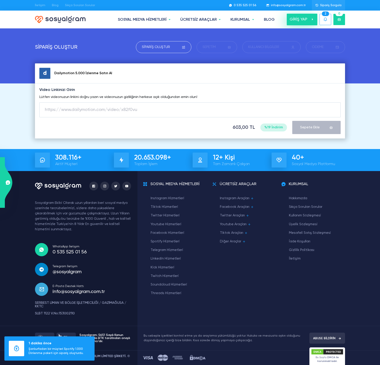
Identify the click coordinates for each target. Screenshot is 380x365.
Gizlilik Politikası (301, 250)
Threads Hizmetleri (166, 293)
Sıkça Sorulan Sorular (80, 5)
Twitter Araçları (232, 215)
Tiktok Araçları (231, 233)
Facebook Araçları (234, 207)
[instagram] (104, 186)
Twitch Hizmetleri (165, 276)
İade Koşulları (299, 241)
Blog (55, 5)
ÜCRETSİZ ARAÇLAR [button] (198, 20)
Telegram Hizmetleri (167, 250)
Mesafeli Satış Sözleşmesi (310, 233)
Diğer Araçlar (230, 241)
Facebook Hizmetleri (167, 233)
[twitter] (115, 186)
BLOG (269, 20)
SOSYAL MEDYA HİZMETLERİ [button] (142, 20)
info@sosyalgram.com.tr (288, 5)
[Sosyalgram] (60, 19)
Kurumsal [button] (240, 20)
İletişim (40, 5)
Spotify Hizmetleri (165, 241)
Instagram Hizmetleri (167, 198)
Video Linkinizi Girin (57, 90)
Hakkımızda (298, 198)
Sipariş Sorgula (331, 5)
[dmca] (197, 357)
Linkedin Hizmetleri (166, 258)
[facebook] (93, 186)
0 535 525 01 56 (245, 5)
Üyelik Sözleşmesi (303, 224)
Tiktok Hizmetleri (164, 207)
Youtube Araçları (233, 224)
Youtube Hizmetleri (166, 224)
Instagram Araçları (234, 198)
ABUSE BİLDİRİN (324, 338)
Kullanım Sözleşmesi (305, 215)
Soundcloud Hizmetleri (169, 284)
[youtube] (126, 186)
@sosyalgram (67, 271)
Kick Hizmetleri (162, 267)
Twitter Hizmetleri (165, 215)
